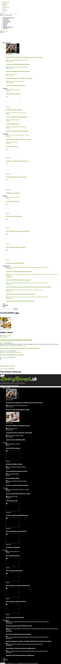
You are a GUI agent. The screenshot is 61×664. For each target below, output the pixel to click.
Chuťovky (5, 4)
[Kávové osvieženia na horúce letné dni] (12, 172)
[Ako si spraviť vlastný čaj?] (13, 197)
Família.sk (5, 23)
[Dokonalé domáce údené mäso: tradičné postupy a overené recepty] (12, 53)
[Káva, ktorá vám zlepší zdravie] (12, 212)
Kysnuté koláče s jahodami (13, 94)
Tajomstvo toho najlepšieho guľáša (15, 85)
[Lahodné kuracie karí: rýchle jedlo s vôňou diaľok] (11, 74)
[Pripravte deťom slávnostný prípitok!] (12, 242)
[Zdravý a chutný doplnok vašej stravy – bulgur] (17, 135)
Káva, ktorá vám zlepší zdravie (14, 216)
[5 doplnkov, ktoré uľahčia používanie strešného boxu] (27, 296)
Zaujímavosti (6, 7)
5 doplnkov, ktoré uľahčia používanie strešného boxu (20, 301)
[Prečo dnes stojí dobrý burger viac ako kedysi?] (33, 275)
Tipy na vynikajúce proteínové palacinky (16, 117)
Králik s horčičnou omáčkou (7, 366)
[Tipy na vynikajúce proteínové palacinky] (16, 112)
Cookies (2, 663)
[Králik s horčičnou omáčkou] (3, 363)
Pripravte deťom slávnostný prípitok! (16, 247)
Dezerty (5, 3)
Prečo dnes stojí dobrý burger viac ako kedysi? (18, 280)
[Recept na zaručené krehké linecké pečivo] (16, 126)
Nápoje (4, 5)
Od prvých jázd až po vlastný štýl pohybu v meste (19, 271)
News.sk (5, 24)
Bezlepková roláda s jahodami (14, 109)
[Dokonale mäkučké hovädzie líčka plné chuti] (17, 67)
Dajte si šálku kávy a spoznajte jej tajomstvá (18, 231)
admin (1, 343)
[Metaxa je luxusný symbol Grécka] (12, 258)
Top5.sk (5, 25)
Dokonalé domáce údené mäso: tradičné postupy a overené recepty (24, 57)
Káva (4, 11)
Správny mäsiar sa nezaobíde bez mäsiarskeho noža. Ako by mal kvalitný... (20, 348)
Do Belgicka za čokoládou (13, 193)
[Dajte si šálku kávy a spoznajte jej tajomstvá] (12, 226)
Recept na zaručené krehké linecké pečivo (17, 131)
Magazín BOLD (7, 21)
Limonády (5, 9)
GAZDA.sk (6, 20)
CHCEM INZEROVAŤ (8, 17)
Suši (4, 8)
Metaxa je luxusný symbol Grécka (15, 263)
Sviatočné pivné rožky (12, 146)
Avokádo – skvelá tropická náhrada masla (17, 161)
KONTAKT (6, 19)
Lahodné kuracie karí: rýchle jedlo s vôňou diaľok (19, 78)
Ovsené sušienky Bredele (12, 124)
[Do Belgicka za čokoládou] (12, 188)
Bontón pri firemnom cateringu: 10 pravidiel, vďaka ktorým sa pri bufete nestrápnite (28, 287)
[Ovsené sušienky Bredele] (12, 119)
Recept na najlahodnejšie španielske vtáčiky (18, 64)
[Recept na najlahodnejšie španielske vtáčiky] (17, 60)
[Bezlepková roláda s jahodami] (12, 105)
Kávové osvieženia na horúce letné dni (16, 177)
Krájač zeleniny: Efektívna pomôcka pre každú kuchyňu (20, 294)
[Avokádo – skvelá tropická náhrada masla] (12, 156)
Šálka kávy (5, 28)
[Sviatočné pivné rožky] (12, 142)
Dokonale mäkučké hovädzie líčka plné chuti (18, 71)
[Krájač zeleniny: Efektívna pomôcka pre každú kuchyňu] (24, 289)
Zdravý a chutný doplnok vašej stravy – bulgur (18, 139)
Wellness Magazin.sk (8, 27)
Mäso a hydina (6, 1)
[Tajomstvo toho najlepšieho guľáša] (15, 81)
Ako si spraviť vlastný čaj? (13, 201)
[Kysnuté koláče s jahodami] (13, 89)
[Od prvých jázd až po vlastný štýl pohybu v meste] (27, 267)
